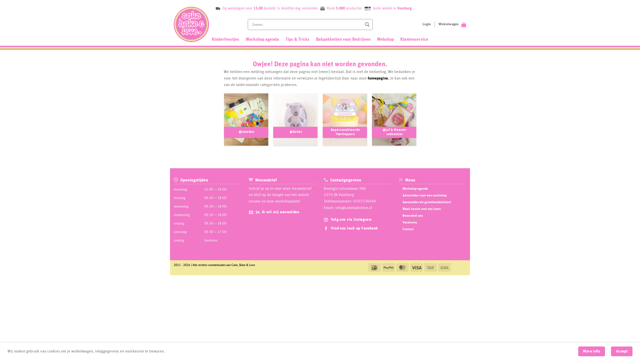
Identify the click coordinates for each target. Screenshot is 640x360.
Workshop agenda (262, 39)
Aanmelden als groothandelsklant (426, 202)
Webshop (385, 39)
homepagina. (378, 78)
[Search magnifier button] (367, 24)
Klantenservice (414, 39)
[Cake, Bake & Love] (191, 24)
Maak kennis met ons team (421, 209)
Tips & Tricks (298, 39)
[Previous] (218, 122)
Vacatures (409, 222)
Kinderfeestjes (225, 39)
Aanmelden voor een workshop (424, 195)
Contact (408, 229)
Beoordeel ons (412, 216)
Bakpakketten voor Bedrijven (343, 39)
